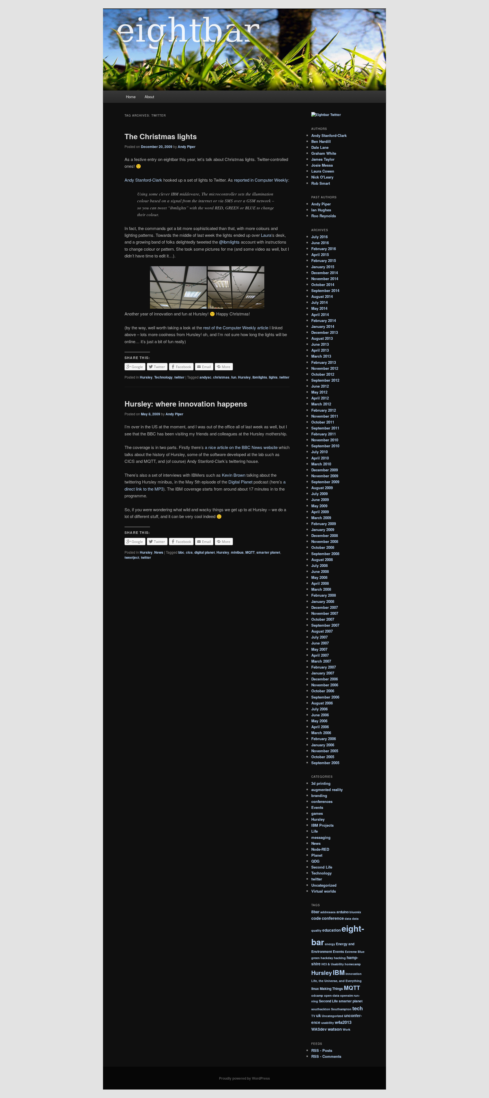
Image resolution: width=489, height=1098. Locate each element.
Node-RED (320, 849)
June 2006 (320, 714)
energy (330, 944)
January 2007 (322, 673)
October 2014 (322, 284)
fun (233, 377)
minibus (237, 552)
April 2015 (320, 254)
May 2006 (319, 720)
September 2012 (325, 380)
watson (335, 1029)
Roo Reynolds (323, 215)
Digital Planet (240, 482)
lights (273, 377)
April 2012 (320, 398)
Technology (163, 377)
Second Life (321, 867)
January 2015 (322, 266)
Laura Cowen (322, 171)
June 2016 (320, 242)
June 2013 (320, 344)
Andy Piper (187, 146)
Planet (316, 855)
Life (314, 831)
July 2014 (319, 302)
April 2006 (320, 726)
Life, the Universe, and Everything (336, 981)
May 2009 (319, 505)
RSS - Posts (321, 1050)
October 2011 (322, 422)
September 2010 (325, 445)
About (149, 96)
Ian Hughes (321, 209)
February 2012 (323, 410)
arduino (342, 911)
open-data (331, 995)
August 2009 (322, 487)
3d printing (321, 783)
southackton (320, 1009)
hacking (340, 958)
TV (313, 1016)
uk (318, 1015)
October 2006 (322, 690)
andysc (205, 377)
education (331, 930)
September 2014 (325, 290)
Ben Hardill (321, 141)
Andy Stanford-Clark (143, 180)
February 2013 (323, 362)
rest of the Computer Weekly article (235, 327)
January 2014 (322, 326)
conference (333, 918)
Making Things (331, 988)
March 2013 (321, 356)
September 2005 (325, 762)
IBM (339, 972)
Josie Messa (322, 165)
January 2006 (322, 744)
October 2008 (322, 547)
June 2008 (320, 571)
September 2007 (325, 625)
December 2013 (324, 332)
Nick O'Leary (322, 177)
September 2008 (325, 553)
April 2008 (320, 583)
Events (317, 807)
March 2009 (321, 517)
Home (131, 96)
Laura (266, 235)
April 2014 (320, 314)
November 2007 (324, 613)
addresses (328, 912)
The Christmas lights (161, 136)
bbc (181, 552)
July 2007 (319, 637)
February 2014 (323, 320)
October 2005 (322, 756)
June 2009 (320, 499)
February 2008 (323, 595)
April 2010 (320, 458)
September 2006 (325, 697)
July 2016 (319, 236)
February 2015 (323, 260)
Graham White (323, 153)
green (315, 958)
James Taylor (322, 159)
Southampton (341, 1009)
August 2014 (322, 296)
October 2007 (322, 619)
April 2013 (320, 350)
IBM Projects (322, 825)
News (158, 552)
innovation (354, 974)
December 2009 (324, 469)
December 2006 (324, 679)
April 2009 (320, 511)
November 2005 (324, 750)
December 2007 (324, 607)
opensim (346, 995)
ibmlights (259, 377)
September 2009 (325, 481)
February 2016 (323, 248)
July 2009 (319, 493)
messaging (321, 837)
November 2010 (324, 439)
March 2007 (321, 661)
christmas (221, 377)
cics (189, 552)
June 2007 (320, 643)
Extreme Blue (354, 951)
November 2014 (324, 278)
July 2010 (319, 451)
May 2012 (319, 392)
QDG (315, 861)
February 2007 (323, 667)
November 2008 (324, 541)
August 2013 (322, 338)
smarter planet (268, 552)
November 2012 (324, 368)
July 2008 (319, 565)
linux (315, 988)
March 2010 (321, 464)
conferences (322, 801)
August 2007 (322, 631)
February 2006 (323, 738)
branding (319, 795)
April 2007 (320, 655)
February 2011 (323, 434)
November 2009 (324, 475)
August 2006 (322, 703)
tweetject (132, 557)
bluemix (355, 912)
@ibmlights (229, 242)
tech (357, 1008)
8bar (315, 911)
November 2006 (324, 684)
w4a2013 (343, 1022)
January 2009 (322, 529)
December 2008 (324, 535)
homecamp (353, 964)
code (316, 918)
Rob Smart (320, 183)
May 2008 (319, 577)
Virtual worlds (323, 891)
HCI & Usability (332, 964)
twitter (179, 377)
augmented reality (327, 789)
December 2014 (324, 272)
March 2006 (321, 732)
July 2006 (319, 709)
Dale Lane (320, 147)
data (348, 918)
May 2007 (319, 649)
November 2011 (324, 416)
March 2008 (321, 589)
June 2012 (320, 386)
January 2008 (322, 601)
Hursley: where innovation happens (186, 403)
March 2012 (321, 404)
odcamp (317, 995)
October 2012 (322, 374)
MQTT (250, 552)
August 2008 (322, 559)
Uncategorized (323, 885)
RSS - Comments (326, 1056)
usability (327, 1022)
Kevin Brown (233, 475)
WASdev (319, 1029)
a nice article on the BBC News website (241, 447)
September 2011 (325, 428)
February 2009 (323, 523)
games (317, 813)
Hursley (146, 377)
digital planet (204, 552)
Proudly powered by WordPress (244, 1078)
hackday (327, 958)
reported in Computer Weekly (261, 180)
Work (346, 1029)
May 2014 (319, 308)
